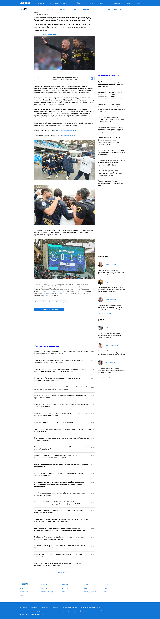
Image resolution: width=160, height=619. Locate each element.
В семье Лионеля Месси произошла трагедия (54, 422)
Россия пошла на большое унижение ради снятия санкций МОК (110, 183)
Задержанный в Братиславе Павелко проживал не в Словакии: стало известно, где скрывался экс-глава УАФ (111, 108)
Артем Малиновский (48, 34)
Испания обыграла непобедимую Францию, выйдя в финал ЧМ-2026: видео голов (111, 152)
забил (87, 287)
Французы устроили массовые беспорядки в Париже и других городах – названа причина (110, 130)
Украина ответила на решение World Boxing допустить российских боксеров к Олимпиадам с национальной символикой (110, 95)
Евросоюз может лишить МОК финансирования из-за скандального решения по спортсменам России (110, 141)
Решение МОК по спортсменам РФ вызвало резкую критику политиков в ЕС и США (111, 163)
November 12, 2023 (68, 136)
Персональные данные (69, 607)
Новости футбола (40, 302)
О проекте (23, 607)
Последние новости (46, 346)
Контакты (45, 607)
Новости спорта (60, 302)
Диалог (36, 12)
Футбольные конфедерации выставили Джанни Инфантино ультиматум (111, 84)
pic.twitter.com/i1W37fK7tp (66, 130)
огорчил (54, 291)
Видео (51, 302)
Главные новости (108, 75)
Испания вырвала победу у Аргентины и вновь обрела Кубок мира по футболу (111, 119)
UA (22, 9)
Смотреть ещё (64, 572)
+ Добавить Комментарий (49, 309)
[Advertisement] (64, 327)
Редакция (34, 607)
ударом (46, 293)
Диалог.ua (86, 611)
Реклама (55, 607)
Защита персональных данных (90, 607)
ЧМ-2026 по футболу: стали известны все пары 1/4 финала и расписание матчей (110, 173)
